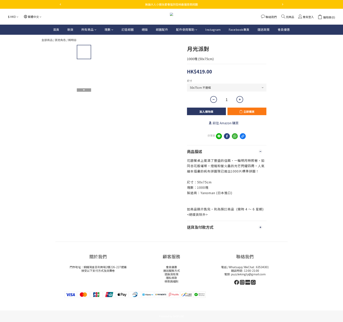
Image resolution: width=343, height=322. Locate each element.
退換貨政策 (171, 274)
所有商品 (87, 29)
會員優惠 (284, 29)
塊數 (107, 29)
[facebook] (227, 136)
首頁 (56, 29)
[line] (219, 136)
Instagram (213, 29)
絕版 (145, 29)
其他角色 (60, 40)
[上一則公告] (60, 4)
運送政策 (263, 29)
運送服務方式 (171, 271)
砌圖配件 (162, 29)
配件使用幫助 (185, 29)
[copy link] (243, 136)
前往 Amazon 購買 (226, 123)
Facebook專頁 (239, 29)
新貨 (70, 29)
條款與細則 (171, 281)
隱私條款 (171, 278)
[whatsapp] (235, 136)
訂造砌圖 (127, 29)
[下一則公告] (282, 4)
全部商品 (47, 40)
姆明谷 (72, 40)
